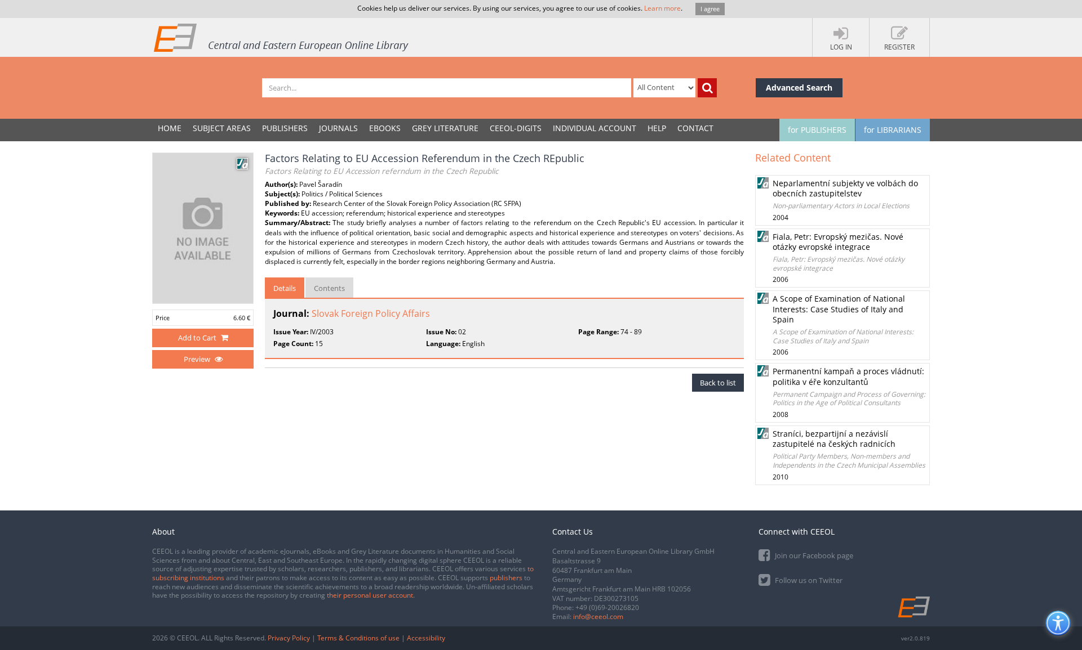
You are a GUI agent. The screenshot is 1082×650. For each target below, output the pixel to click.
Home (169, 128)
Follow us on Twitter (807, 580)
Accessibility (426, 638)
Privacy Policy (289, 638)
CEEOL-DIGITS (516, 128)
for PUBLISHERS (817, 129)
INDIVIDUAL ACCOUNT (594, 128)
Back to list (718, 383)
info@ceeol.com (598, 616)
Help (657, 128)
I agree (710, 9)
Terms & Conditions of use (358, 638)
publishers (506, 577)
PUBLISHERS (285, 128)
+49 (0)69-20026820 (607, 607)
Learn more (662, 8)
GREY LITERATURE (445, 128)
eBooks (385, 128)
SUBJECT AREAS (222, 128)
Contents (329, 288)
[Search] (707, 87)
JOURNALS (338, 128)
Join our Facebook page (813, 555)
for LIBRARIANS (892, 129)
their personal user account (370, 595)
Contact (695, 128)
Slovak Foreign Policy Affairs (371, 313)
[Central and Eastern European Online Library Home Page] (281, 37)
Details (284, 288)
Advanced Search (799, 87)
